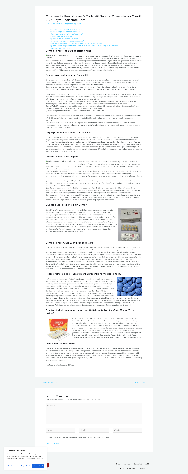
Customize (12, 466)
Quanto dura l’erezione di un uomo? (64, 39)
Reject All (25, 466)
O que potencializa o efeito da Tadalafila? (66, 34)
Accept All (38, 466)
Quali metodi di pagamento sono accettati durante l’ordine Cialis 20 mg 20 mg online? (84, 46)
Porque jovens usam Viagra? (61, 36)
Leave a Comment (53, 24)
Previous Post (50, 382)
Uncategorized (67, 24)
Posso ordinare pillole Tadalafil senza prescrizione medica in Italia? (76, 43)
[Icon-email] (47, 465)
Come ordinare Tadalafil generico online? (66, 29)
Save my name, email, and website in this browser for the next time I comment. (79, 437)
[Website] (127, 430)
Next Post (140, 382)
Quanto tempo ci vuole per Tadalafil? (65, 32)
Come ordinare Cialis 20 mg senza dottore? (67, 41)
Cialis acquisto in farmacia (60, 48)
